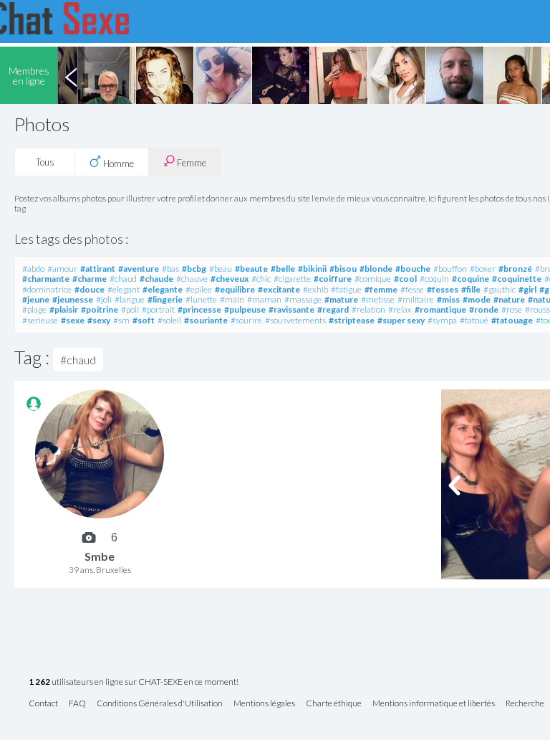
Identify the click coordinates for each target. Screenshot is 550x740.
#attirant (97, 268)
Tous (45, 162)
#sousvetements (295, 320)
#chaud (123, 278)
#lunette (201, 299)
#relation (368, 309)
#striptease (352, 320)
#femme (381, 289)
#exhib (315, 289)
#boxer (483, 268)
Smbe (100, 556)
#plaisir (63, 309)
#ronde (483, 309)
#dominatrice (47, 289)
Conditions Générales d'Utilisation (160, 703)
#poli (130, 309)
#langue (130, 299)
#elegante (163, 289)
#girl (527, 289)
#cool (405, 278)
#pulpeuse (245, 309)
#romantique (440, 309)
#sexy (98, 320)
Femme (190, 163)
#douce (89, 289)
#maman (264, 299)
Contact (43, 703)
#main (232, 299)
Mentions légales (264, 703)
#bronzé (515, 268)
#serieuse (40, 320)
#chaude (156, 278)
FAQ (77, 703)
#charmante (45, 278)
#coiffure (333, 278)
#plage (34, 309)
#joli (104, 299)
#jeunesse (72, 299)
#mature (341, 299)
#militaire (415, 299)
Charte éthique (334, 703)
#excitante (279, 289)
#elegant (123, 289)
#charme (89, 278)
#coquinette (516, 278)
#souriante (206, 320)
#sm (121, 320)
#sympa (442, 320)
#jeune (35, 299)
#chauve (192, 278)
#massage (303, 299)
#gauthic (499, 289)
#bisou (343, 268)
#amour (62, 268)
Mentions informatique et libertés (433, 703)
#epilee (198, 289)
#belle (283, 268)
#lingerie (165, 299)
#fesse (412, 289)
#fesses (442, 289)
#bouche (412, 268)
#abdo (33, 268)
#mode (477, 299)
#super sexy (401, 320)
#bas (170, 268)
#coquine (470, 278)
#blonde (376, 268)
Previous (71, 75)
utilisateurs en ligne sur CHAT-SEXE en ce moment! (133, 682)
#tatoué (474, 320)
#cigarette (292, 278)
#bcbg (194, 268)
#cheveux (230, 278)
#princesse (199, 309)
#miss (448, 299)
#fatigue (346, 289)
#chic (261, 278)
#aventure (138, 268)
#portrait (158, 309)
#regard (333, 309)
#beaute (251, 268)
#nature (509, 299)
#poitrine (99, 309)
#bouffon (450, 268)
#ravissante (291, 309)
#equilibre (235, 289)
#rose (511, 309)
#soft (143, 320)
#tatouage (512, 320)
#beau (220, 268)
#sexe (73, 320)
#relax (400, 309)
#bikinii (312, 268)
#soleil (169, 320)
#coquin (434, 278)
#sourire (246, 320)
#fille (471, 289)
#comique (372, 278)
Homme (117, 163)
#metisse (378, 299)
